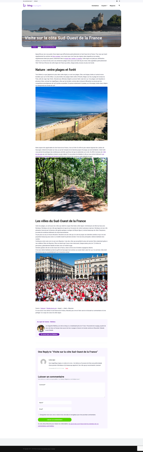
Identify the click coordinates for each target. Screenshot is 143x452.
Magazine (112, 5)
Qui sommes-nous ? (27, 1)
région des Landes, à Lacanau (73, 58)
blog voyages (56, 56)
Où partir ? (104, 5)
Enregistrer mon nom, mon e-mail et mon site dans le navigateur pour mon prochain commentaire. (68, 415)
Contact (36, 1)
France (39, 41)
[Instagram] (119, 1)
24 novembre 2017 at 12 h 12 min (56, 368)
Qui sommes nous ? (46, 448)
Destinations (95, 5)
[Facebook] (116, 1)
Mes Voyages (28, 41)
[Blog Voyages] (32, 5)
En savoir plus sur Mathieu (49, 334)
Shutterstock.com (52, 308)
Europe (34, 41)
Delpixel (42, 308)
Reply (67, 368)
